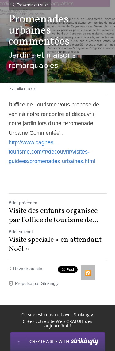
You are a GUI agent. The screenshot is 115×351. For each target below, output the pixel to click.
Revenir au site (32, 5)
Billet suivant (21, 231)
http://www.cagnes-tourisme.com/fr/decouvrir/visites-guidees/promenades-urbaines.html (52, 151)
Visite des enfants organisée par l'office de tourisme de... (53, 215)
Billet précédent (24, 202)
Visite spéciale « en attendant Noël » (55, 244)
